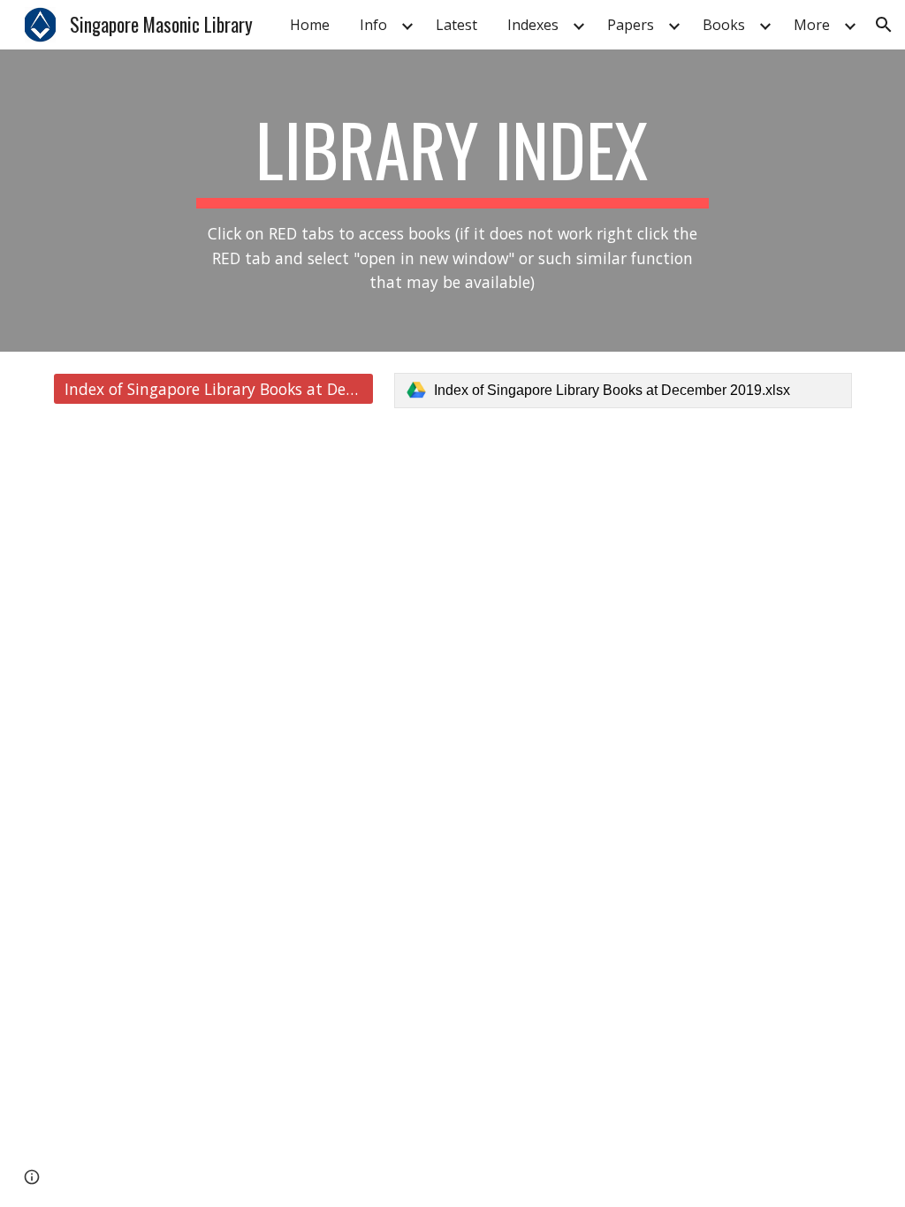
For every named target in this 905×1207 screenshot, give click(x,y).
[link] (623, 390)
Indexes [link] (533, 24)
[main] (452, 200)
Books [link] (724, 24)
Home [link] (310, 24)
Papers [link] (630, 24)
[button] (884, 25)
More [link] (812, 24)
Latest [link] (456, 24)
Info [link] (373, 24)
